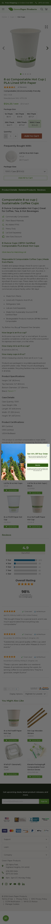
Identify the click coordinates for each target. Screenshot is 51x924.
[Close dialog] (48, 445)
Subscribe (37, 465)
